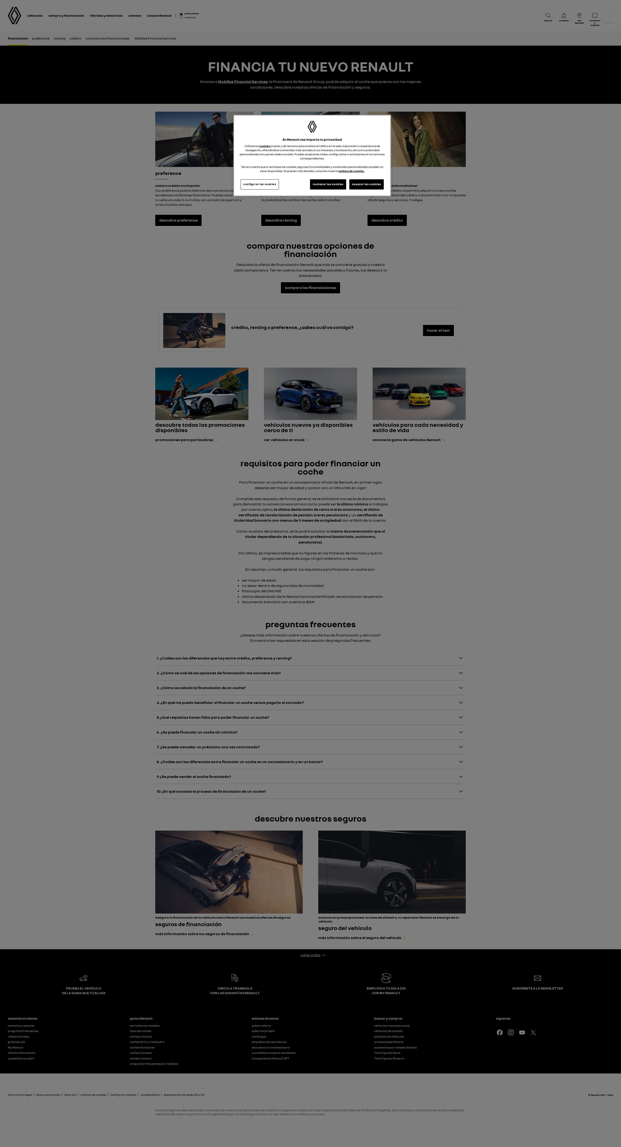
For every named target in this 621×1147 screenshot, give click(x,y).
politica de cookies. (352, 171)
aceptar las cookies (366, 184)
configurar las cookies (259, 184)
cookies (264, 146)
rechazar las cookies (328, 184)
